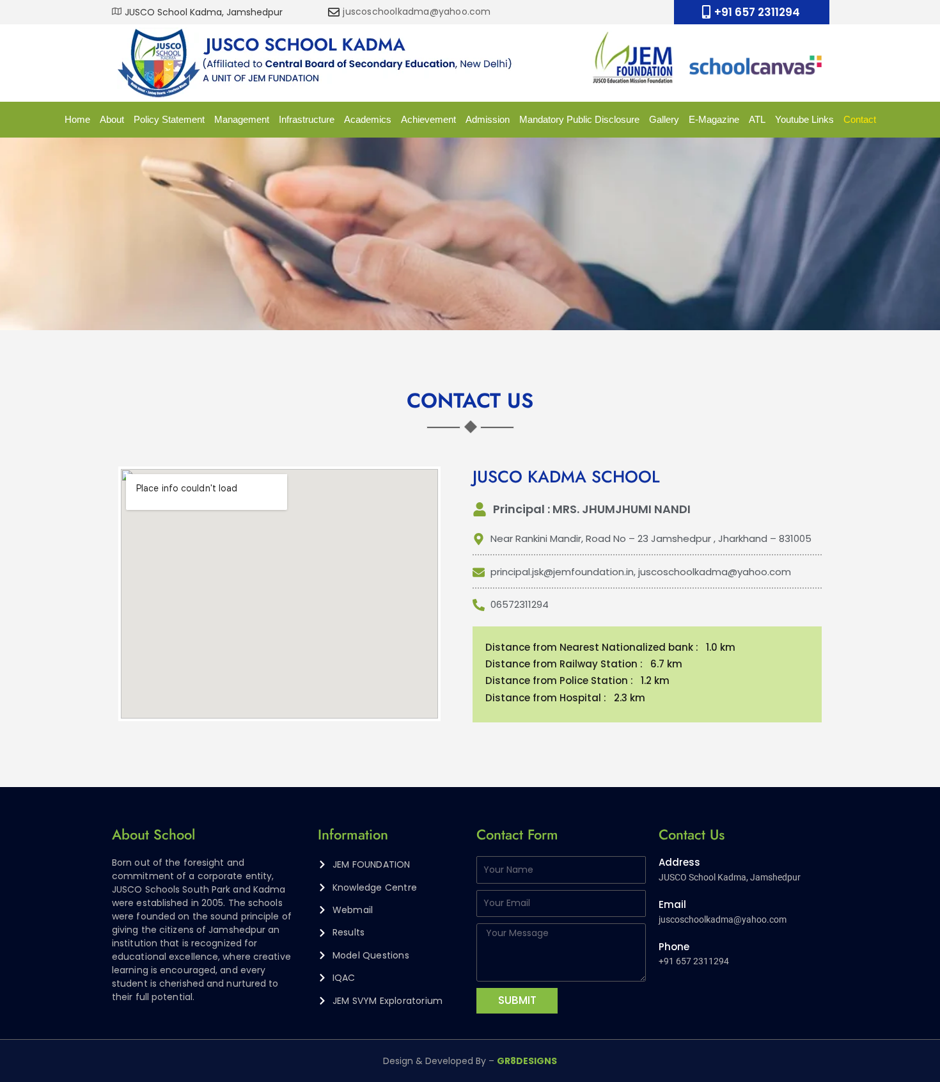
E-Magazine (714, 119)
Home (77, 119)
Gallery (664, 119)
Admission (488, 119)
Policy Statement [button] (169, 119)
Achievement (428, 119)
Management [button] (241, 119)
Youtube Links (804, 119)
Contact (859, 119)
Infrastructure (306, 119)
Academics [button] (367, 119)
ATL (757, 119)
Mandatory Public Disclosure (579, 119)
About (112, 119)
